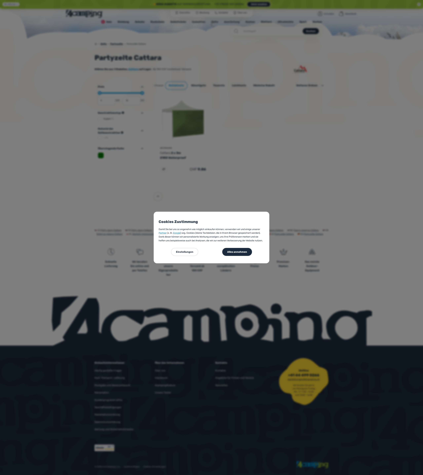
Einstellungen (184, 251)
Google (176, 233)
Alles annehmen (237, 251)
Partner (163, 233)
